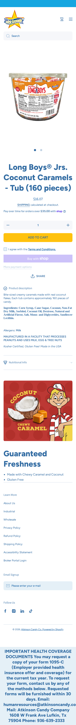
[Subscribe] (68, 585)
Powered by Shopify (52, 629)
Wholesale (10, 519)
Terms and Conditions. (42, 249)
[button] (38, 276)
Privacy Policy (12, 527)
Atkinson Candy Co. (31, 629)
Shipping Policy (13, 544)
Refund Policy (12, 536)
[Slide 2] (41, 150)
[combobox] (38, 35)
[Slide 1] (35, 150)
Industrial (9, 511)
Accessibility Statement (18, 552)
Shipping (23, 204)
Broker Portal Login (15, 560)
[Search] (7, 35)
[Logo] (14, 19)
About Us (9, 503)
